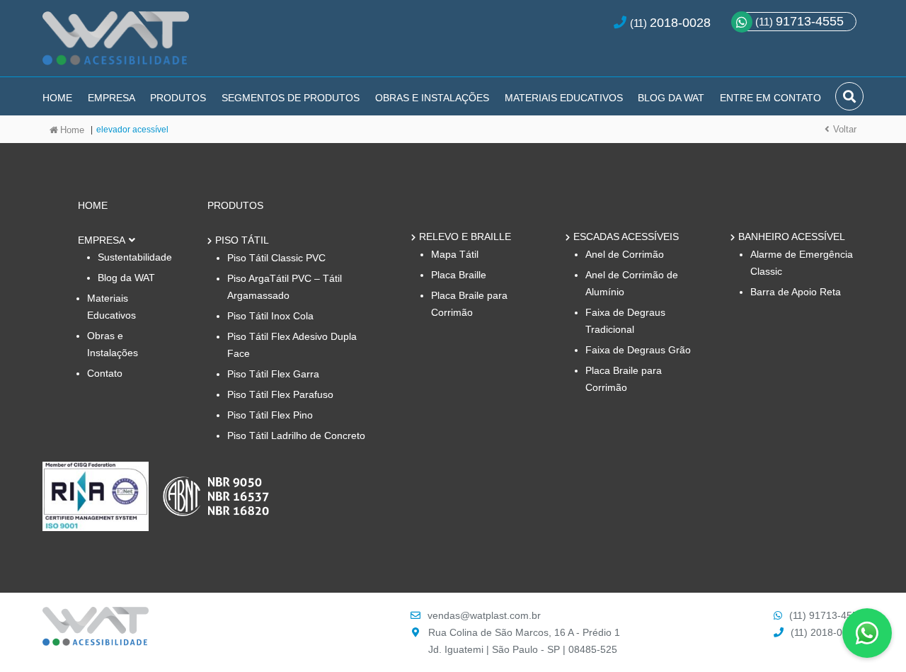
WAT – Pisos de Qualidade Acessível (115, 43)
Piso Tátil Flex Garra (273, 374)
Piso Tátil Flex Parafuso (280, 394)
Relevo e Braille (465, 236)
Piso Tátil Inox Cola (270, 315)
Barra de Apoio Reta (795, 291)
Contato (104, 373)
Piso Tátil (242, 240)
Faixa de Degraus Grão (638, 349)
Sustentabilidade (135, 257)
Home (57, 97)
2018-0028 (680, 23)
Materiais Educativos (564, 97)
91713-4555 (799, 21)
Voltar (844, 129)
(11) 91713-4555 (826, 615)
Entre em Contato (770, 97)
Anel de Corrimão (624, 254)
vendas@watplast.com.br (484, 615)
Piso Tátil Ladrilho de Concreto (296, 435)
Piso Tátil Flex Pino (270, 415)
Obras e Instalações (432, 97)
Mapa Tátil (454, 254)
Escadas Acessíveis (626, 236)
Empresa (111, 97)
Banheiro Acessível (791, 236)
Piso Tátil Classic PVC (276, 257)
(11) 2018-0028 (825, 632)
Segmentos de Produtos (291, 97)
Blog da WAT (671, 97)
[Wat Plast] (95, 642)
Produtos (178, 97)
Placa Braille (458, 274)
